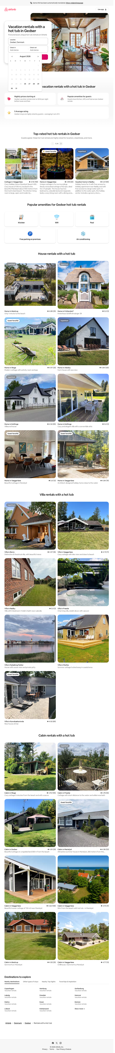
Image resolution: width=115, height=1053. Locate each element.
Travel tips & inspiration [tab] (67, 982)
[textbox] (18, 50)
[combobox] (28, 42)
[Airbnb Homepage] (10, 9)
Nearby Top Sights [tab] (48, 982)
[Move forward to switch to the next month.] (38, 56)
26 (25, 84)
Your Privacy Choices (63, 1049)
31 (16, 88)
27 (29, 84)
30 (12, 88)
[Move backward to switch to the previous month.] (12, 56)
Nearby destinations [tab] (11, 982)
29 (38, 84)
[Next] (61, 143)
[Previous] (52, 143)
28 (34, 84)
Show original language (74, 3)
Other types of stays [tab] (30, 982)
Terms (52, 1049)
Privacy (44, 1049)
